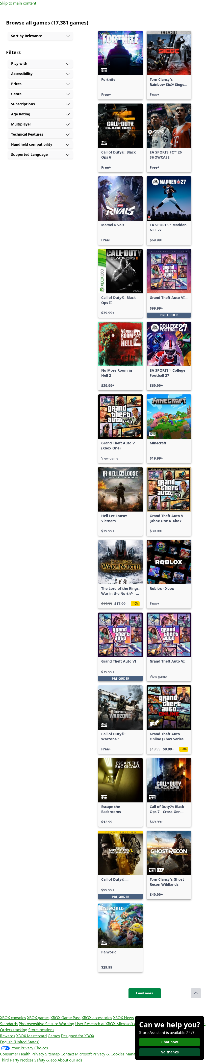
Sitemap (52, 1053)
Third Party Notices (16, 1059)
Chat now (169, 1042)
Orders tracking (13, 1029)
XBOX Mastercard (31, 1035)
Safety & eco (45, 1059)
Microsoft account (132, 1023)
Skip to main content (18, 3)
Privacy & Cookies (108, 1053)
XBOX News (123, 1017)
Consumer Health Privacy (22, 1053)
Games (54, 1035)
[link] (120, 65)
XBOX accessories (97, 1017)
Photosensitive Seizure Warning (46, 1023)
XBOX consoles (13, 1017)
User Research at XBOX (95, 1023)
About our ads (70, 1059)
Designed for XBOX (77, 1035)
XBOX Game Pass (65, 1017)
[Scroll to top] (196, 993)
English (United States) (19, 1041)
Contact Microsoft (76, 1053)
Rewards (7, 1035)
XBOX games (38, 1017)
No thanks (170, 1052)
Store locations (41, 1029)
